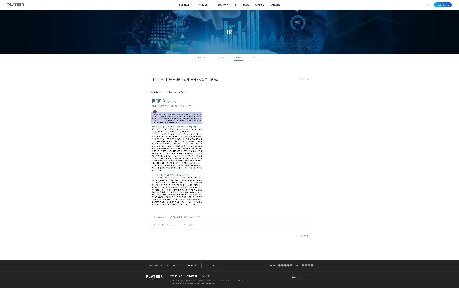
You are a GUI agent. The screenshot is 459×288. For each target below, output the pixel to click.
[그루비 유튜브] (309, 265)
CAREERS (275, 4)
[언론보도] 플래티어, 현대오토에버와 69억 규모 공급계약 (177, 216)
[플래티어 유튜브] (291, 265)
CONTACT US (205, 276)
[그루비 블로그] (303, 265)
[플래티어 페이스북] (279, 265)
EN (429, 5)
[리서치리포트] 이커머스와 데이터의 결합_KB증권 (174, 224)
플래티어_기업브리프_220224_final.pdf (171, 92)
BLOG (246, 4)
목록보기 (304, 235)
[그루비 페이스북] (306, 265)
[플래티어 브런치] (285, 265)
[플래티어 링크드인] (282, 265)
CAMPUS (259, 4)
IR (235, 4)
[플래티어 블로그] (288, 265)
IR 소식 (238, 57)
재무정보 (220, 57)
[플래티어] (15, 5)
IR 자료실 (257, 57)
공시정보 (202, 57)
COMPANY (223, 4)
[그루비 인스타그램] (312, 265)
